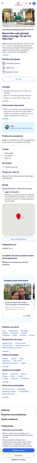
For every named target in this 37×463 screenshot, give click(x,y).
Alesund (24, 333)
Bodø (15, 335)
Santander (25, 378)
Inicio (3, 29)
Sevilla (13, 376)
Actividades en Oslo (18, 29)
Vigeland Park (7, 343)
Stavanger (24, 331)
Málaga (4, 376)
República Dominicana (10, 363)
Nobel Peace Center (23, 345)
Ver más (18, 79)
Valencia (24, 374)
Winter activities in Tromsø (11, 348)
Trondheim (6, 335)
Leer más (5, 55)
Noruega (8, 29)
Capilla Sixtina (24, 391)
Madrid (4, 374)
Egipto (23, 363)
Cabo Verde (17, 361)
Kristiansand (13, 331)
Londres (5, 378)
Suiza (21, 359)
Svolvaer (23, 335)
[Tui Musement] (18, 3)
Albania (14, 359)
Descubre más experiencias (20, 128)
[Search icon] (26, 3)
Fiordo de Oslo (20, 343)
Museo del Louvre (8, 394)
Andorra (5, 359)
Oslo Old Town (7, 345)
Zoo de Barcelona (8, 389)
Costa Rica (6, 361)
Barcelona (14, 374)
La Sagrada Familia (24, 394)
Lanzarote (14, 378)
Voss (4, 331)
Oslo (12, 126)
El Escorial (21, 389)
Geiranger (14, 333)
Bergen (4, 333)
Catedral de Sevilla (9, 391)
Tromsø (31, 335)
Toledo (20, 376)
